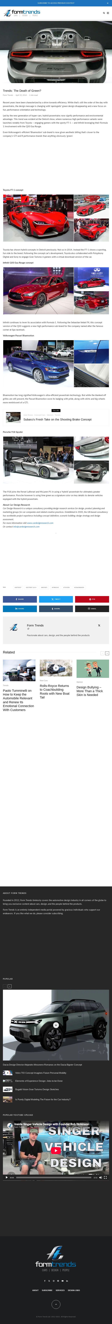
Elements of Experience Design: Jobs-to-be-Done (39, 1081)
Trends (57, 415)
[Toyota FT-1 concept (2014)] (38, 218)
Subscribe (47, 1290)
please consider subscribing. (49, 913)
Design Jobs (74, 1290)
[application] (56, 1150)
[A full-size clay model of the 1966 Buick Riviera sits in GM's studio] (7, 1099)
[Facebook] (45, 1280)
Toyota (67, 587)
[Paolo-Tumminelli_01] (19, 670)
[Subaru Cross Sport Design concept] (13, 417)
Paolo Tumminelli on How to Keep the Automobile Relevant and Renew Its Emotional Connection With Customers (18, 700)
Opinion (80, 682)
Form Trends (8, 95)
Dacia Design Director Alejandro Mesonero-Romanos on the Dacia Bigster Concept (42, 1064)
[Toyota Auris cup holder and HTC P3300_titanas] (7, 1081)
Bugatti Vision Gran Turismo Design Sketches (37, 1089)
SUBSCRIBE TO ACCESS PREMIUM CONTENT (56, 3)
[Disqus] (56, 759)
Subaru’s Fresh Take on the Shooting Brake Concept (57, 419)
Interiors (50, 415)
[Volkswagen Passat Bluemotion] (38, 363)
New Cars (44, 681)
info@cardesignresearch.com (26, 527)
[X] (49, 1280)
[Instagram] (53, 1280)
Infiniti (44, 587)
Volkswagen (79, 587)
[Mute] (100, 1177)
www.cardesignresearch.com (40, 523)
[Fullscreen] (105, 1177)
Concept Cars (39, 415)
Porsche (56, 587)
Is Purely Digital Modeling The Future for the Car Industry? (42, 1099)
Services (60, 1290)
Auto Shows (28, 415)
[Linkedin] (67, 1280)
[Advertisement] (56, 161)
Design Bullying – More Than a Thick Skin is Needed (90, 691)
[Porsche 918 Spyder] (56, 51)
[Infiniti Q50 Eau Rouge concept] (38, 291)
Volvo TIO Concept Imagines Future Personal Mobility (40, 1072)
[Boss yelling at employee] (93, 669)
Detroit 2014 (31, 587)
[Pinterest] (58, 1280)
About (35, 1290)
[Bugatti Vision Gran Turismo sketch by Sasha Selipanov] (7, 1089)
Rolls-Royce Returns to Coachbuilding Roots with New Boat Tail (54, 691)
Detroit (18, 587)
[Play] (6, 1177)
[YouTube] (62, 1280)
